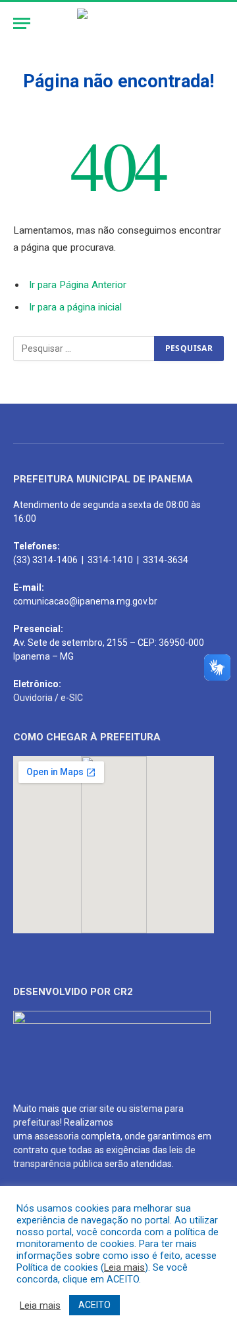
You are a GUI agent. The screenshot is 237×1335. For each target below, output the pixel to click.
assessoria (56, 1136)
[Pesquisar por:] (84, 348)
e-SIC (72, 697)
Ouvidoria (33, 697)
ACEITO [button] (94, 1305)
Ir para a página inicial (75, 307)
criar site (97, 1108)
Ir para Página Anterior (77, 285)
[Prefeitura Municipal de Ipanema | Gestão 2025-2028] (118, 23)
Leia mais (124, 1267)
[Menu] (21, 23)
